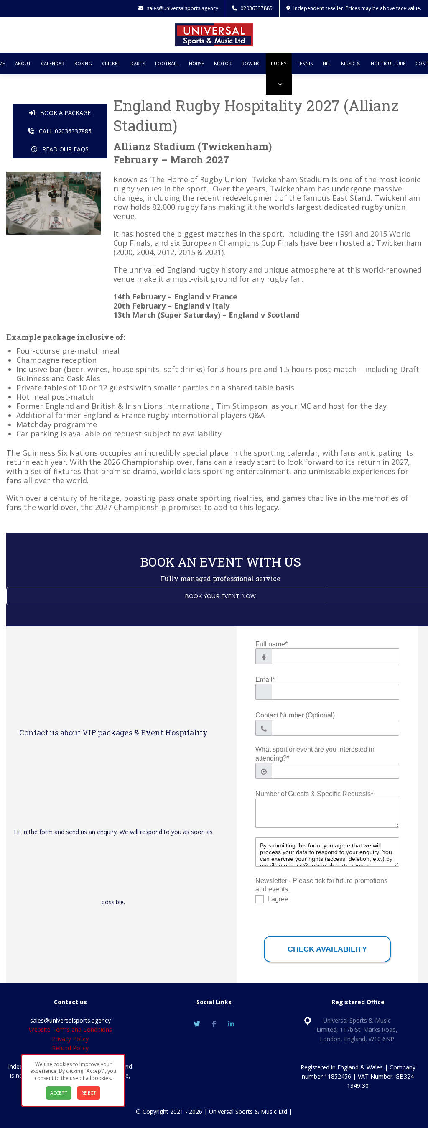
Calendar (52, 63)
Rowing (251, 63)
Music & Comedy (351, 73)
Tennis (305, 63)
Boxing (83, 63)
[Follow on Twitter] (197, 1024)
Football (167, 63)
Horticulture (388, 63)
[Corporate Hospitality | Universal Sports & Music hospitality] (214, 34)
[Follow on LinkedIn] (231, 1024)
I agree (278, 899)
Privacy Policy (70, 1039)
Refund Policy (70, 1048)
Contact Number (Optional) (295, 715)
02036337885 (256, 8)
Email (265, 679)
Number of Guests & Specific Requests (314, 793)
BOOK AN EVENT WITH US (220, 562)
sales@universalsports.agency (182, 8)
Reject (88, 1093)
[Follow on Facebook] (214, 1024)
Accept (58, 1093)
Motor (223, 63)
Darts (137, 63)
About (23, 63)
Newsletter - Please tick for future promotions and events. (321, 885)
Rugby (279, 63)
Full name (271, 644)
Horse (196, 63)
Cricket (111, 63)
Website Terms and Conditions (70, 1030)
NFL (327, 63)
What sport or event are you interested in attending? (314, 754)
